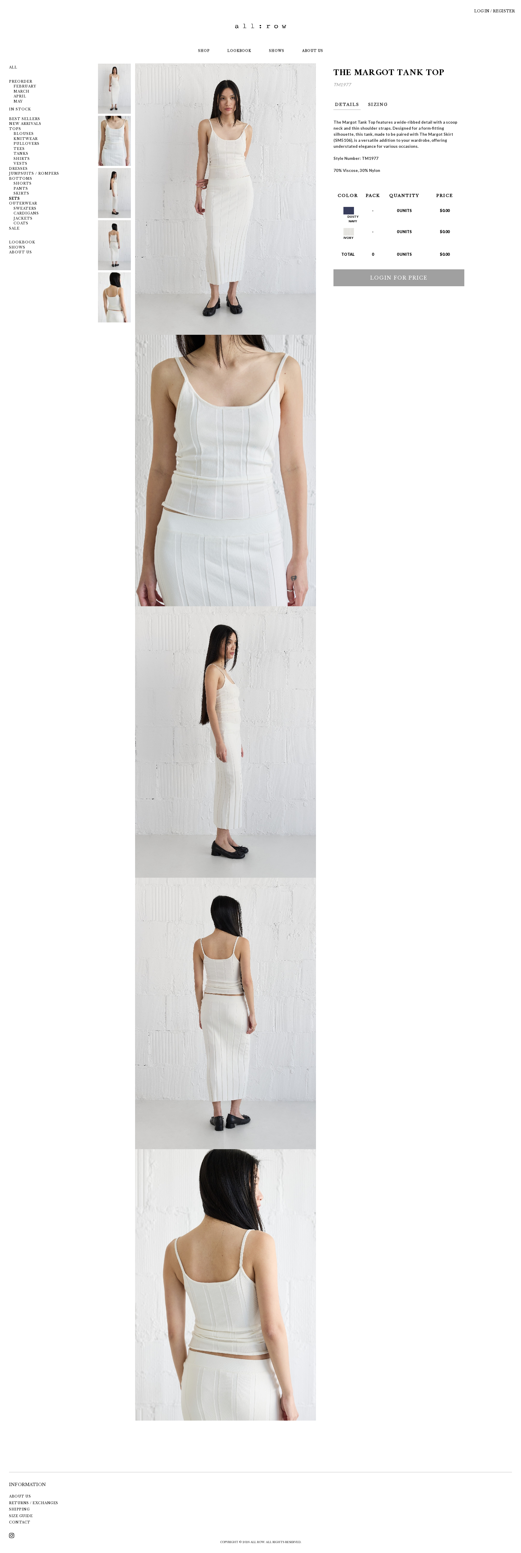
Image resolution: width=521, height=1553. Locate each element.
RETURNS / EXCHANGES (33, 1503)
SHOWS (276, 51)
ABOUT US (312, 51)
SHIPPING (19, 1509)
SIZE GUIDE (21, 1516)
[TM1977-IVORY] (114, 88)
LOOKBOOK (239, 51)
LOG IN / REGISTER (494, 11)
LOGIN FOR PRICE (399, 278)
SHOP (204, 51)
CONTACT (19, 1522)
